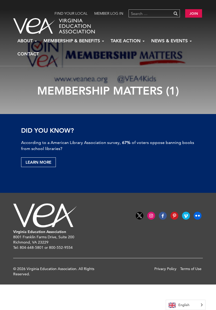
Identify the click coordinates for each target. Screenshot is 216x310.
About (25, 40)
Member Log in (108, 13)
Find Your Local (71, 13)
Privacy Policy (165, 268)
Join (193, 13)
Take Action (126, 40)
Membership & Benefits (72, 40)
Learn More (38, 162)
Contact (28, 53)
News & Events (170, 40)
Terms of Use (191, 268)
